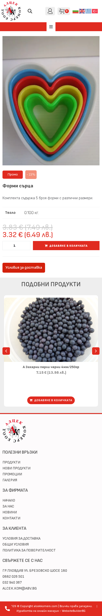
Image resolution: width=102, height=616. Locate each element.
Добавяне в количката (69, 245)
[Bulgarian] (76, 11)
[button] (51, 26)
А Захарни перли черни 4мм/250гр (51, 367)
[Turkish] (95, 11)
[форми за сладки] (51, 100)
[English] (82, 11)
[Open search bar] (29, 11)
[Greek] (88, 11)
